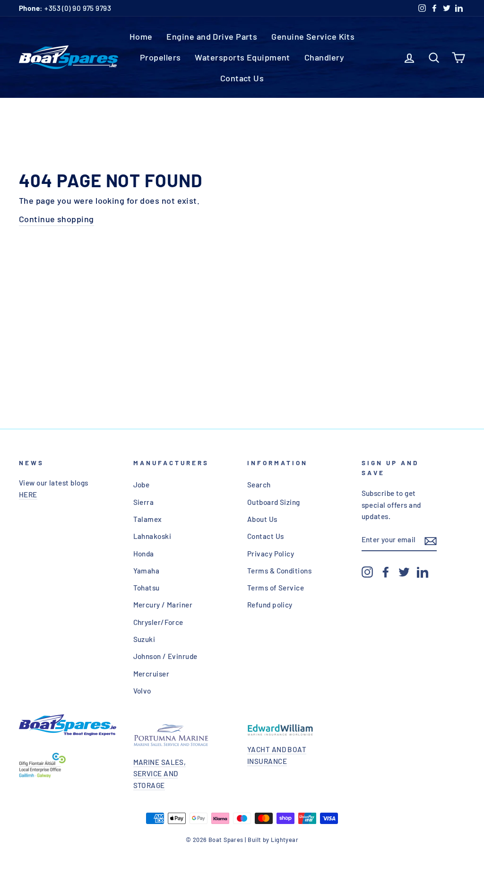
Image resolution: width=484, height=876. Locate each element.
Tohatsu (146, 587)
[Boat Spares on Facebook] (385, 571)
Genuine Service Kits (312, 36)
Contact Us (242, 78)
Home (141, 36)
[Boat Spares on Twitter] (404, 571)
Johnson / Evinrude (165, 656)
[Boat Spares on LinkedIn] (422, 571)
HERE (28, 494)
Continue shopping (56, 219)
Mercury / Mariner (163, 604)
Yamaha (146, 570)
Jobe (141, 484)
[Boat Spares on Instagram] (367, 571)
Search (259, 484)
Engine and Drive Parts (211, 36)
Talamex (147, 519)
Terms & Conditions (279, 570)
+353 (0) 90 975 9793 (65, 8)
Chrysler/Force (158, 622)
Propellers (160, 57)
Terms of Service (275, 587)
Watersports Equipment (242, 57)
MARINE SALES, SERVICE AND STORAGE (159, 773)
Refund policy (270, 604)
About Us (262, 519)
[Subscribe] (430, 540)
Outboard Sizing (273, 502)
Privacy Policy (270, 553)
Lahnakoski (152, 536)
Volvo (142, 690)
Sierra (143, 502)
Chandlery (324, 57)
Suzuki (144, 639)
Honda (143, 553)
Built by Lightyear (273, 839)
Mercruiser (151, 673)
